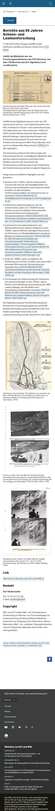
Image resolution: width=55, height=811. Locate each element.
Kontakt (8, 706)
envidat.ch (9, 777)
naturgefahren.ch (12, 760)
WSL (6, 735)
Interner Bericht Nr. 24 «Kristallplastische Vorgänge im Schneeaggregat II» (28, 198)
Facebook (32, 727)
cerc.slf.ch (9, 767)
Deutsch (7, 700)
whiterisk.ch (10, 751)
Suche (10, 3)
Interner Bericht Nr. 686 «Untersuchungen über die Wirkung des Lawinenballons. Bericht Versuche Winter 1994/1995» (27, 294)
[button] (49, 659)
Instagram (26, 727)
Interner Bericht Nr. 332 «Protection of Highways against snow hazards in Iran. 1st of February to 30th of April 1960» (28, 219)
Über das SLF (23, 12)
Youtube (6, 727)
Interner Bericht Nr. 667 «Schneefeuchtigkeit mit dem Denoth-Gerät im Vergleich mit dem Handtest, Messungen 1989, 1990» (27, 271)
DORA (40, 145)
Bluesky (19, 727)
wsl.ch (7, 784)
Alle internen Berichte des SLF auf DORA (22, 579)
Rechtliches (9, 722)
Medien (8, 711)
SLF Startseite (8, 12)
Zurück (10, 20)
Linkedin (13, 727)
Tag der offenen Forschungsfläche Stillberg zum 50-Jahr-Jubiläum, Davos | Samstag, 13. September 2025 (26, 644)
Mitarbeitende (10, 717)
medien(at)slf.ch (17, 599)
